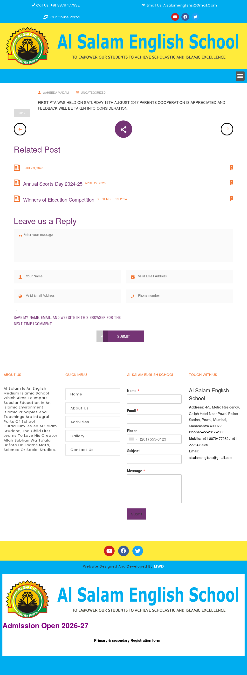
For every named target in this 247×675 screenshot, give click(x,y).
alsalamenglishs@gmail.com (210, 457)
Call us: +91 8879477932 (58, 5)
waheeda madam (56, 92)
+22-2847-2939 (213, 431)
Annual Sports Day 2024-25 (52, 183)
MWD (159, 566)
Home (76, 394)
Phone (132, 431)
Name (133, 390)
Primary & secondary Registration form (127, 640)
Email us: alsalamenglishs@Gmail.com (182, 5)
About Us (79, 408)
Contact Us (82, 449)
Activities (79, 421)
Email (132, 410)
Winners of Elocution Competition (58, 199)
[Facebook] (185, 17)
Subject (133, 451)
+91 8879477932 (215, 438)
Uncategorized (93, 92)
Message (136, 471)
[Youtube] (175, 17)
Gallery (77, 435)
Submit (136, 513)
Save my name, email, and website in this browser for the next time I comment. (67, 320)
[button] (240, 76)
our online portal (65, 17)
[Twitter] (195, 17)
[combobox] (132, 439)
